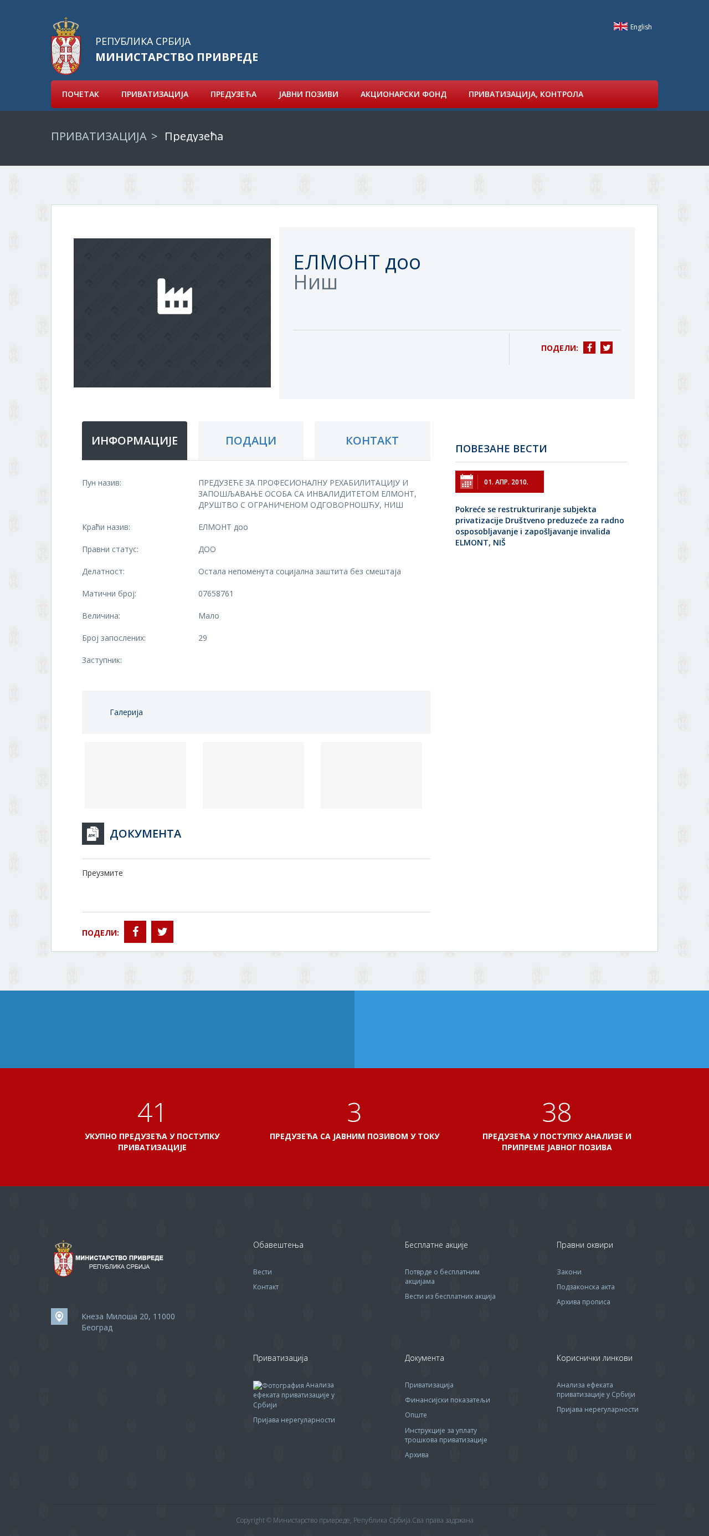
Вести (262, 1272)
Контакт (266, 1287)
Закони (569, 1272)
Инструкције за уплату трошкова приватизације (446, 1435)
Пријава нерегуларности (294, 1420)
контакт (372, 440)
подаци (250, 440)
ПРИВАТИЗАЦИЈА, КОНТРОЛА (526, 94)
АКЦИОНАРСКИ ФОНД (403, 94)
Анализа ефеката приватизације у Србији (294, 1394)
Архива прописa (583, 1302)
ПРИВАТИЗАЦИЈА (154, 94)
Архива (417, 1455)
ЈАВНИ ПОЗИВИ (308, 94)
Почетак (80, 94)
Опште (416, 1415)
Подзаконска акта (586, 1287)
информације (134, 440)
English (620, 26)
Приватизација (429, 1385)
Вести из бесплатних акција (450, 1296)
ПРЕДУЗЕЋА (233, 94)
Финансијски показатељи (447, 1400)
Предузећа (194, 136)
